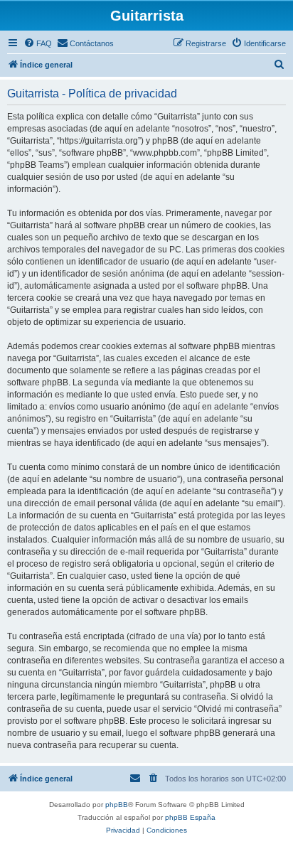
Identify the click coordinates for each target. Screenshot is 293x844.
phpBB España (190, 817)
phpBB (116, 804)
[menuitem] (37, 43)
